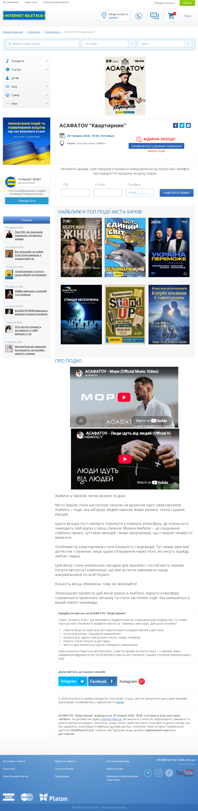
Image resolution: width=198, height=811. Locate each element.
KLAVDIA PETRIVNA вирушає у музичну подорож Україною (31, 312)
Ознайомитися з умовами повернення (156, 146)
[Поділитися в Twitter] (181, 125)
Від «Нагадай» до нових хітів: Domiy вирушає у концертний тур (29, 255)
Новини (26, 220)
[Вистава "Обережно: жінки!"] (81, 247)
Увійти (187, 3)
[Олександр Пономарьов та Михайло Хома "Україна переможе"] (169, 247)
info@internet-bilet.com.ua (175, 760)
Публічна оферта (65, 761)
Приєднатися (26, 201)
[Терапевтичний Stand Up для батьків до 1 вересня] (125, 314)
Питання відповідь (118, 761)
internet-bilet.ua (111, 719)
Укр (187, 16)
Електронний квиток (56, 2)
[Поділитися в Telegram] (188, 125)
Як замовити (11, 2)
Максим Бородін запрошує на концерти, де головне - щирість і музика (30, 350)
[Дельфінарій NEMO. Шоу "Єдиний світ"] (125, 247)
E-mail (100, 184)
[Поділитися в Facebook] (175, 125)
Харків (120, 702)
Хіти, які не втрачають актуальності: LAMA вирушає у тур (28, 330)
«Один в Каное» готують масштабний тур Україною (30, 273)
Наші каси (31, 2)
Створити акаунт (164, 3)
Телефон (134, 184)
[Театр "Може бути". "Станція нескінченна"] (81, 314)
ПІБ (65, 184)
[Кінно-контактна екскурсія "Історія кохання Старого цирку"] (169, 314)
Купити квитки (79, 270)
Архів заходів (115, 768)
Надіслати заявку (177, 192)
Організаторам (64, 768)
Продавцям (62, 776)
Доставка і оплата (14, 761)
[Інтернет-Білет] (24, 15)
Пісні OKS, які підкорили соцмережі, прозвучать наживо (29, 235)
